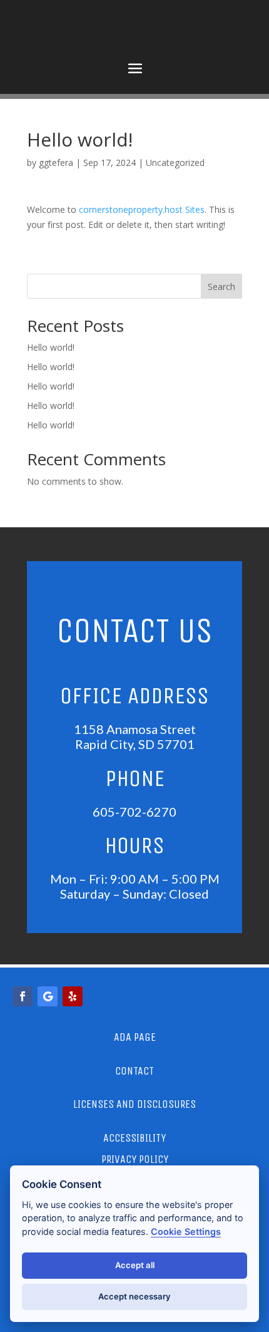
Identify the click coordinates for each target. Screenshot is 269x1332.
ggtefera (56, 162)
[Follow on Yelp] (73, 996)
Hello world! (50, 347)
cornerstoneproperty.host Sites (142, 209)
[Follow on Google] (48, 996)
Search (221, 286)
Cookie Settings (186, 1231)
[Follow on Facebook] (23, 996)
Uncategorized (175, 162)
